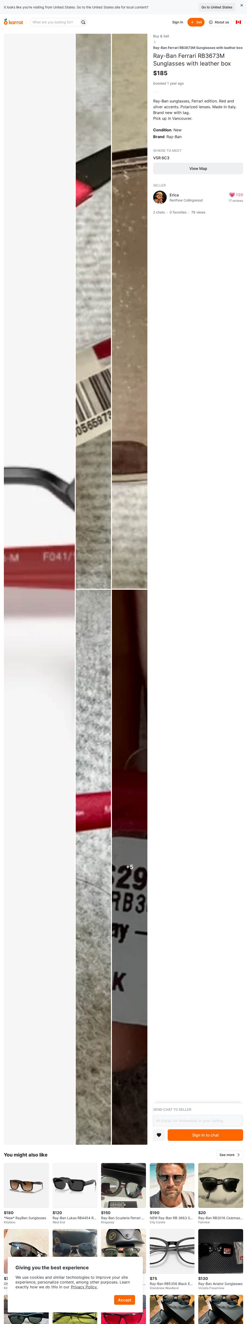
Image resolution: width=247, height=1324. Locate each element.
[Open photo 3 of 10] (129, 311)
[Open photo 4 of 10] (93, 867)
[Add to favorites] (159, 1135)
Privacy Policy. (84, 1286)
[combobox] (55, 22)
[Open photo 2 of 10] (93, 311)
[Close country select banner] (241, 5)
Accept (124, 1299)
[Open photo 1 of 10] (39, 589)
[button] (230, 1154)
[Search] (83, 22)
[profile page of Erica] (160, 197)
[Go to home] (13, 22)
